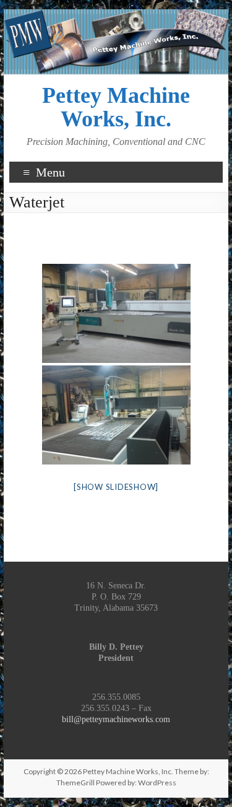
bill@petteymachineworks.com (116, 719)
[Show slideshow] (116, 487)
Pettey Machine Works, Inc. (116, 107)
